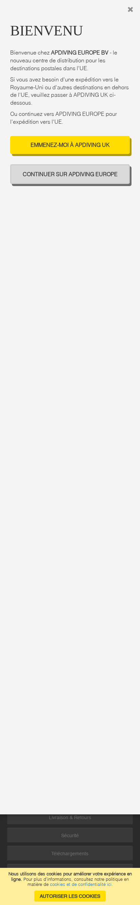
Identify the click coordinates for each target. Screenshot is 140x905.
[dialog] (70, 452)
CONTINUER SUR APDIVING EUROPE (70, 174)
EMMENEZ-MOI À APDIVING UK (70, 144)
